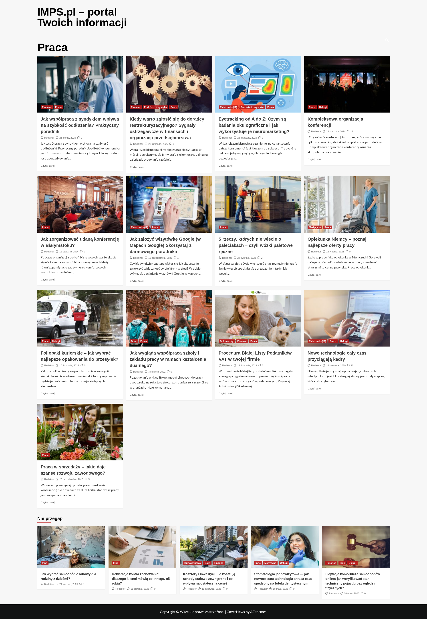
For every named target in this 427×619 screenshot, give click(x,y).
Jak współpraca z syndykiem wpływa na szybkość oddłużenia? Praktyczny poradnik (80, 125)
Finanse (46, 107)
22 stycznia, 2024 (335, 131)
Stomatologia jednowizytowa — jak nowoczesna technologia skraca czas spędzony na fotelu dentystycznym (283, 578)
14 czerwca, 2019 (336, 365)
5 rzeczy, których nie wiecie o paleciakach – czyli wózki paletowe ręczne (256, 245)
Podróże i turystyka (155, 107)
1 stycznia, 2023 (335, 251)
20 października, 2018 (71, 479)
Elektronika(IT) (228, 107)
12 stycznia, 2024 (69, 251)
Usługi (323, 107)
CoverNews (236, 611)
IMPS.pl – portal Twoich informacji (82, 17)
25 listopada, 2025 (247, 137)
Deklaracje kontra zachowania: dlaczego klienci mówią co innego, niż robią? (141, 578)
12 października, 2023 (160, 257)
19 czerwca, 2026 (211, 588)
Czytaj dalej (47, 165)
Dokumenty (227, 341)
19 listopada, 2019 (247, 365)
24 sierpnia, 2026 (68, 584)
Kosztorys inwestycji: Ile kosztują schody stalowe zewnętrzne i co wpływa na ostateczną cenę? (209, 578)
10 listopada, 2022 (69, 365)
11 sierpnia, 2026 (140, 588)
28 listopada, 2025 (158, 144)
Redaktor (49, 137)
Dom (134, 341)
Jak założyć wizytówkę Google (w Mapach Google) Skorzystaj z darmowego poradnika (165, 245)
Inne (44, 563)
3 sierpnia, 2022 (156, 371)
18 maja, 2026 (280, 588)
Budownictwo (192, 563)
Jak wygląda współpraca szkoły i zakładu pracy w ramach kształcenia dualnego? (168, 359)
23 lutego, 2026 (67, 137)
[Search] (387, 40)
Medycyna (315, 227)
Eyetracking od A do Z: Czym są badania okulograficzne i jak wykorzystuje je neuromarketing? (254, 125)
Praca (58, 107)
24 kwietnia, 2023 (246, 257)
